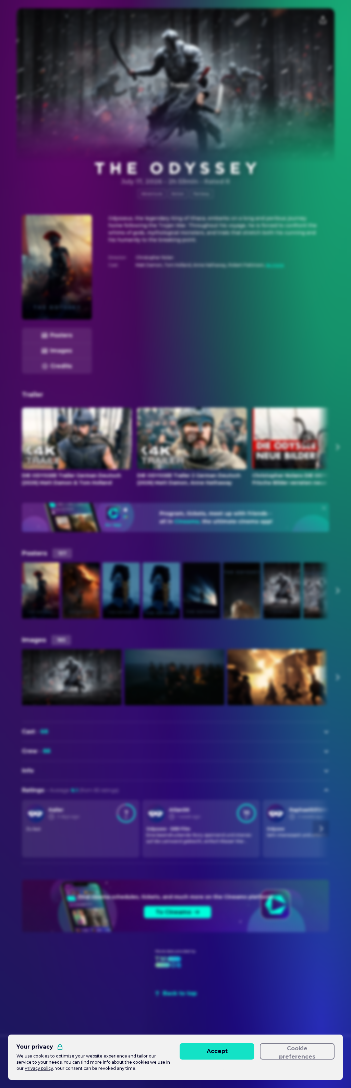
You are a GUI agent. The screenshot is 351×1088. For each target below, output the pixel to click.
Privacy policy (39, 1068)
